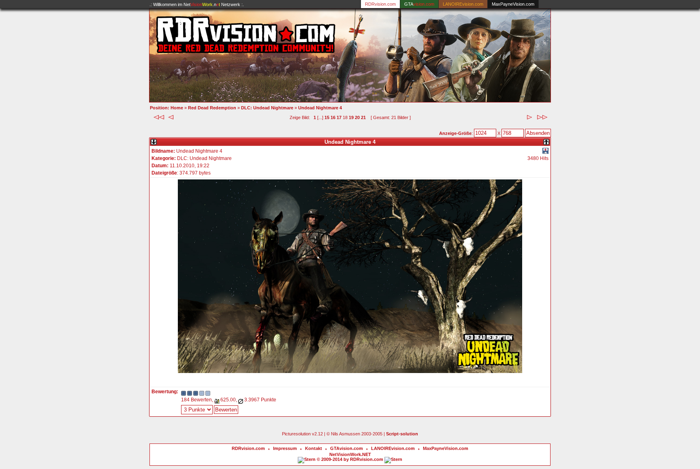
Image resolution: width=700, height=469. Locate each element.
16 (333, 117)
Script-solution (402, 433)
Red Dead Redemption (212, 107)
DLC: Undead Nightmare (267, 107)
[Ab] (154, 140)
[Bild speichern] (545, 152)
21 (363, 117)
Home (177, 107)
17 (339, 117)
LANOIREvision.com (393, 448)
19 (351, 117)
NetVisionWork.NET (350, 454)
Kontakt (313, 448)
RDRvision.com (248, 448)
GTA (419, 4)
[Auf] (546, 140)
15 (326, 117)
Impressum (285, 448)
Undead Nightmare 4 (320, 107)
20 (357, 117)
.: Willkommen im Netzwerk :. (196, 4)
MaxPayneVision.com (513, 4)
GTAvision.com (346, 448)
